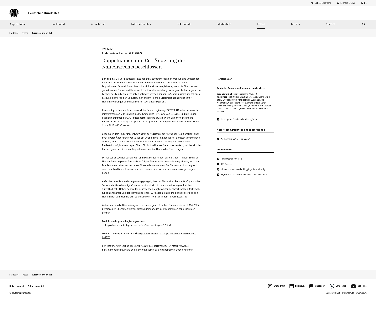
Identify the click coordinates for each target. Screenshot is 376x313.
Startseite (14, 33)
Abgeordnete (17, 24)
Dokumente (184, 24)
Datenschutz (348, 292)
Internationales (141, 24)
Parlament (58, 24)
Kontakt (21, 286)
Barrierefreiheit (333, 292)
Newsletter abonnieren (231, 158)
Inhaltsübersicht (36, 286)
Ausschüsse (98, 24)
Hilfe (11, 286)
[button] (363, 3)
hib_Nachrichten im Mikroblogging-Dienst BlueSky (243, 169)
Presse (261, 24)
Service (330, 24)
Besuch (295, 24)
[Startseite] (34, 13)
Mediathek (224, 24)
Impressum (361, 292)
